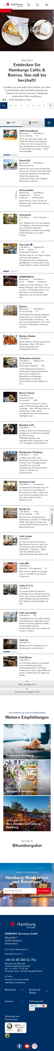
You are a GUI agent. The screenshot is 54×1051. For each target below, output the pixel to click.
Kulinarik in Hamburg (27, 741)
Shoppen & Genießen (27, 777)
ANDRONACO (27, 288)
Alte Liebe (27, 257)
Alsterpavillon (27, 199)
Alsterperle (27, 226)
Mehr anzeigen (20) (26, 684)
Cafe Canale (27, 546)
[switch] (19, 1030)
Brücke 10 (27, 519)
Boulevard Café (27, 492)
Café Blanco (27, 667)
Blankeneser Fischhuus (27, 463)
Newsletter (52, 519)
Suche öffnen (37, 5)
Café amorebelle (27, 623)
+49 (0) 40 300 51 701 (20, 960)
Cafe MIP (27, 571)
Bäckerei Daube (27, 344)
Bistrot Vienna (27, 405)
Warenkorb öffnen (28, 5)
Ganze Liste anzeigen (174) (27, 692)
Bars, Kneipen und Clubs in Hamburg (27, 813)
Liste (13, 123)
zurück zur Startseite (27, 924)
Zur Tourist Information (15, 950)
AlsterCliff (27, 171)
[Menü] (24, 1024)
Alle (3, 105)
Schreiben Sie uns (13, 954)
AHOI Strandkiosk (27, 142)
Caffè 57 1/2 (27, 595)
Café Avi (27, 645)
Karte (35, 123)
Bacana (27, 317)
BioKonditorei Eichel (27, 372)
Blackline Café (27, 435)
